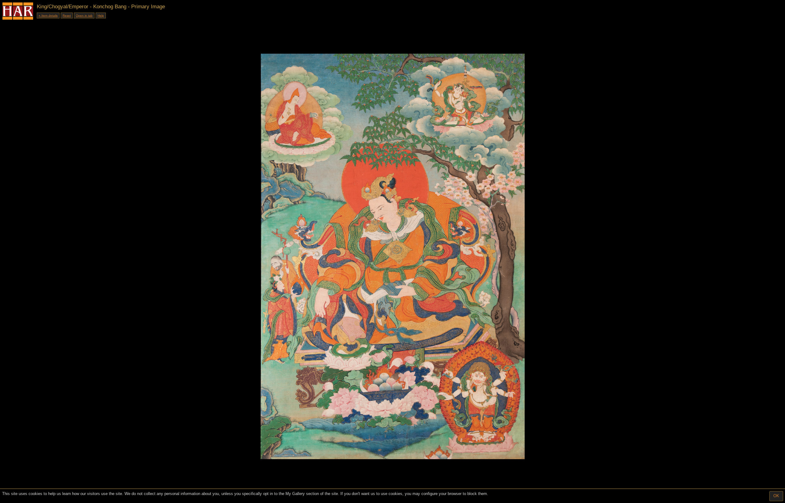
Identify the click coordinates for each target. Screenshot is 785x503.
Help (101, 15)
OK (776, 495)
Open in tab (84, 15)
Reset (67, 15)
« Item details (48, 15)
